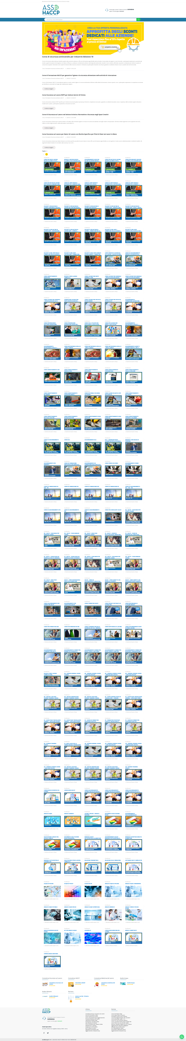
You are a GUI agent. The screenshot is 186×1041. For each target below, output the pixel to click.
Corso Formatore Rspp (116, 1013)
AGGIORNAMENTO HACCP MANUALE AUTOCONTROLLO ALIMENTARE (112, 837)
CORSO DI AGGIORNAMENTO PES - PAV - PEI (132, 487)
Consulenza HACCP (80, 982)
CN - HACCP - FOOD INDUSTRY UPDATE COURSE (92, 557)
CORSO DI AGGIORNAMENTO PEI (52, 510)
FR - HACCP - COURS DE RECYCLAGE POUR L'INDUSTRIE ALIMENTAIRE (113, 534)
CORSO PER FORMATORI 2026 (51, 626)
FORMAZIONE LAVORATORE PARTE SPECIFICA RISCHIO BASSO (71, 300)
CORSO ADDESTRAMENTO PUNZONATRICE (111, 370)
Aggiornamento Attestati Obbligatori (119, 1025)
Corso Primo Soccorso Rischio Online (120, 1023)
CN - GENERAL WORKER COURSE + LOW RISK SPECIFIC (113, 744)
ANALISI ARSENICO (110, 907)
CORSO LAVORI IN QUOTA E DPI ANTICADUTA (113, 393)
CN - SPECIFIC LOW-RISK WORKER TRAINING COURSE (71, 767)
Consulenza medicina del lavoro (108, 983)
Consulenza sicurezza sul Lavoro (56, 983)
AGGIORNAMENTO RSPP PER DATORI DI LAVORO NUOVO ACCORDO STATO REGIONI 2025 (93, 160)
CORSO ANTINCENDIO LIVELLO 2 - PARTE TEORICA (93, 347)
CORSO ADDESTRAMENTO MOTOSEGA (131, 393)
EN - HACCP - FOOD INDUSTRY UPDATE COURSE (133, 510)
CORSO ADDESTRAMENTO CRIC (52, 369)
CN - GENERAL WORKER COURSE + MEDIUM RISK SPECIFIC (133, 744)
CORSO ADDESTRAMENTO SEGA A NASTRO (113, 417)
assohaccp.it (45, 1039)
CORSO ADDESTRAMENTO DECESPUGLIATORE (70, 417)
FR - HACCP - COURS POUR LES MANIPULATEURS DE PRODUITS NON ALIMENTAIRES (72, 557)
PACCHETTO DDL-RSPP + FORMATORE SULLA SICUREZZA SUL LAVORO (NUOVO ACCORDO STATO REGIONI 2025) (113, 230)
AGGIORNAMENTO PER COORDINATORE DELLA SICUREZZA (50, 650)
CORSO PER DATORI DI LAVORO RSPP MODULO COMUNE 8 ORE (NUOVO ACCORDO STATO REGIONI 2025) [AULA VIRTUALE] (52, 183)
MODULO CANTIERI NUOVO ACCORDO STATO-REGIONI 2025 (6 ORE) (72, 160)
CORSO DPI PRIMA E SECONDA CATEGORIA (92, 393)
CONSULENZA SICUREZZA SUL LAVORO (51, 791)
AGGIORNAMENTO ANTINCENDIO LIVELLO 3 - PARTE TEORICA (132, 323)
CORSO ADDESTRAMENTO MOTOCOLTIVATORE (50, 417)
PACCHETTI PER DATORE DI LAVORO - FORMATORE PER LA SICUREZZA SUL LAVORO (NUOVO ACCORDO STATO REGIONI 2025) (92, 230)
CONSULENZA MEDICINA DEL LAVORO (112, 931)
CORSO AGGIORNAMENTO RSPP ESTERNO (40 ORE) (133, 627)
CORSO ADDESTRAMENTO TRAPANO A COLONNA (131, 417)
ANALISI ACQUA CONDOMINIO (133, 883)
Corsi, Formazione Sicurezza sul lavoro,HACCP (53, 68)
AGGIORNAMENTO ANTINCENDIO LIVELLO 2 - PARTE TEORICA (50, 347)
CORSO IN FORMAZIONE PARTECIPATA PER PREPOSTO (71, 464)
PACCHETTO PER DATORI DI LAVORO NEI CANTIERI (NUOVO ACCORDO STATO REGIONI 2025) (72, 207)
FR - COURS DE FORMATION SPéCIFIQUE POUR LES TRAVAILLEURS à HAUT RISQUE (133, 720)
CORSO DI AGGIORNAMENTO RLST (51, 440)
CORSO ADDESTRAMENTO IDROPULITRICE (70, 370)
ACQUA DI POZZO (68, 883)
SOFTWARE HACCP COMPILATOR (133, 860)
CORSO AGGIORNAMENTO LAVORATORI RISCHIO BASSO (92, 791)
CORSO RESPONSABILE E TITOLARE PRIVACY (131, 604)
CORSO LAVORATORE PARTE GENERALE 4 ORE (92, 277)
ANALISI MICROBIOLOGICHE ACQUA (51, 931)
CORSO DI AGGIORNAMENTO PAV (92, 510)
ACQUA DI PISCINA (48, 883)
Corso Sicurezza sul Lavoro (91, 1016)
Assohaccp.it (46, 157)
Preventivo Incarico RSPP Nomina (119, 1016)
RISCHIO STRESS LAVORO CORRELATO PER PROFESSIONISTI (50, 674)
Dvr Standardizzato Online (117, 1028)
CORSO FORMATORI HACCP (91, 603)
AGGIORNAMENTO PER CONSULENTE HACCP (70, 604)
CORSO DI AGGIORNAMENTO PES (71, 510)
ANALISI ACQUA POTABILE (50, 907)
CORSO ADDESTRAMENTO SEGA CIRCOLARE (93, 417)
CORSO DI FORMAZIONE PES (71, 486)
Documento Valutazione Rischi (118, 1029)
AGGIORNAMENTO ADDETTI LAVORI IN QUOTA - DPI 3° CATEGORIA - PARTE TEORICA (132, 347)
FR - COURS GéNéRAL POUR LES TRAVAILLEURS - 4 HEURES (113, 697)
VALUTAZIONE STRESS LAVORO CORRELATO (72, 861)
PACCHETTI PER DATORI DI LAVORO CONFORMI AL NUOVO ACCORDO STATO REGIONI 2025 (52, 207)
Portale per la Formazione (91, 1027)
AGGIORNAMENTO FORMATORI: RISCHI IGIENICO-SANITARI (113, 650)
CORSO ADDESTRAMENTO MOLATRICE (91, 370)
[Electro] (51, 10)
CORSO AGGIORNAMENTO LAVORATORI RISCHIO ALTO (132, 791)
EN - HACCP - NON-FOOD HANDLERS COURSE (91, 534)
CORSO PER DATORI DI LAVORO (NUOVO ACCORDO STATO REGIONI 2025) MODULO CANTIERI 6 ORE (113, 160)
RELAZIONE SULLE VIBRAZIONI (113, 860)
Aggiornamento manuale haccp (92, 1030)
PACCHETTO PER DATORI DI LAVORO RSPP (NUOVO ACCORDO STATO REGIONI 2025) (93, 207)
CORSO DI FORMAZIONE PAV (92, 486)
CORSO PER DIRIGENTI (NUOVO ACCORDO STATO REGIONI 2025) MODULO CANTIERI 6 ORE (133, 160)
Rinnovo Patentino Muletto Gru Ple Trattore (121, 1024)
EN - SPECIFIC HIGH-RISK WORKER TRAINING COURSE (92, 697)
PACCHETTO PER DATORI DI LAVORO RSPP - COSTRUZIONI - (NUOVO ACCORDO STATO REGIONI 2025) (52, 230)
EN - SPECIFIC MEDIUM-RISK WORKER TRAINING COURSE (71, 697)
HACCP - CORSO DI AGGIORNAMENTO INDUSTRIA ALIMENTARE (92, 580)
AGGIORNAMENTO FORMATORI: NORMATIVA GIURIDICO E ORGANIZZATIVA (72, 650)
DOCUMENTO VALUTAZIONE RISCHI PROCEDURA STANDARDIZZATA (71, 837)
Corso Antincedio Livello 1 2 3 (118, 1019)
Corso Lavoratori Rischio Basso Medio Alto (121, 1021)
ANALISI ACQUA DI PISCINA (112, 883)
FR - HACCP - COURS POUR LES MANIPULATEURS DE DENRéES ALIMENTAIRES (51, 557)
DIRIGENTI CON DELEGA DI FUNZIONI (132, 440)
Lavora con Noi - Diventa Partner (82, 997)
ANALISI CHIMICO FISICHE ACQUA (132, 907)
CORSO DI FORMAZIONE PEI (112, 486)
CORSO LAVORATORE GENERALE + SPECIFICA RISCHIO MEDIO (133, 277)
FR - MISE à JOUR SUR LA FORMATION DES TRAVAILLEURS (72, 744)
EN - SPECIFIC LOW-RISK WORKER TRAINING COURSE (51, 697)
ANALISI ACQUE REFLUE (70, 907)
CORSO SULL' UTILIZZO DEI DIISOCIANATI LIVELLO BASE (92, 323)
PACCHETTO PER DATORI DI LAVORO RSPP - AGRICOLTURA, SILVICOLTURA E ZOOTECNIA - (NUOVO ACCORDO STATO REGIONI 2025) (113, 207)
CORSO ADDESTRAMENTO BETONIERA (50, 393)
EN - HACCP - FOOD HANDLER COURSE (71, 534)
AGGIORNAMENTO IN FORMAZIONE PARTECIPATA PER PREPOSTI (93, 464)
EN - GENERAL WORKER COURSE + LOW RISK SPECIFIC (93, 674)
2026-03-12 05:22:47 (71, 68)
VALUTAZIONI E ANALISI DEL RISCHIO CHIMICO (51, 837)
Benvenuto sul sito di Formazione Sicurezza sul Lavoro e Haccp (55, 1)
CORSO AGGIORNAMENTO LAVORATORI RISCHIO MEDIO (112, 791)
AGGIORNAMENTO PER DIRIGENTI (50, 464)
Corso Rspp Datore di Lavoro (118, 1015)
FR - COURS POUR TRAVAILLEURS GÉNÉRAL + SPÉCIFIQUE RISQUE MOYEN (52, 720)
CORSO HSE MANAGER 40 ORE (71, 626)
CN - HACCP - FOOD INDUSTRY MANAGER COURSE (112, 557)
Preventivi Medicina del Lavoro (92, 1019)
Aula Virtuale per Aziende (91, 1023)
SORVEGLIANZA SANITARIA (51, 953)
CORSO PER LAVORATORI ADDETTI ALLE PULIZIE (111, 323)
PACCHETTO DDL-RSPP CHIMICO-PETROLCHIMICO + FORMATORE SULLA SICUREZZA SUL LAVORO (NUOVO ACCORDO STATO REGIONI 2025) (93, 253)
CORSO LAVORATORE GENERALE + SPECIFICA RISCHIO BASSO (113, 277)
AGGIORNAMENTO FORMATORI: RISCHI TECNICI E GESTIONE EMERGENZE (93, 650)
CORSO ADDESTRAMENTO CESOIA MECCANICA (70, 393)
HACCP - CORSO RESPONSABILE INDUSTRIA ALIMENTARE (72, 580)
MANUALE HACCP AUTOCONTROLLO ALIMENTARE (93, 837)
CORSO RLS (67, 439)
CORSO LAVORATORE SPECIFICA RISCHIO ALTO (113, 300)
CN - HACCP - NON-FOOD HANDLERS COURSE (50, 580)
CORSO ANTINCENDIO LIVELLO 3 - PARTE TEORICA (72, 347)
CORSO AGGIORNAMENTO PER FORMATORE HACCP (51, 604)
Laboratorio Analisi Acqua (91, 1020)
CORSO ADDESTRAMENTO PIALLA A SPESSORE (131, 370)
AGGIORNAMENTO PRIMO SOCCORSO (132, 464)
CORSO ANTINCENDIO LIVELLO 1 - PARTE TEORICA (113, 347)
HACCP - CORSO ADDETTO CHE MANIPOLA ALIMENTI (112, 580)
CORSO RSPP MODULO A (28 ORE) (113, 626)
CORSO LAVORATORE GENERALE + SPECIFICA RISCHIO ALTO (52, 300)
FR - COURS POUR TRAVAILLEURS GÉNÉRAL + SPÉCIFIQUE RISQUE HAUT (72, 720)
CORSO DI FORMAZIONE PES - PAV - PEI (51, 487)
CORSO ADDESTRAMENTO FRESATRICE (50, 277)
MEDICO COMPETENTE (131, 930)
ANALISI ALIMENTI (69, 813)
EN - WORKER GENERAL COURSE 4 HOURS (72, 674)
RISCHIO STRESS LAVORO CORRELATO (70, 277)
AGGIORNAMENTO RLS (90, 439)
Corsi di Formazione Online (91, 1015)
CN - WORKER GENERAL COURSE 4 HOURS (93, 744)
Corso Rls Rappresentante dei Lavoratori (120, 1017)
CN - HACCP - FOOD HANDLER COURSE (132, 557)
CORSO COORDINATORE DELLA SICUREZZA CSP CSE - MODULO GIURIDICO (92, 627)
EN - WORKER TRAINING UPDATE (50, 744)
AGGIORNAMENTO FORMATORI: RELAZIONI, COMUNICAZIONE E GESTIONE (133, 650)
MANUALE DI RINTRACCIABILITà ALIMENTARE (133, 837)
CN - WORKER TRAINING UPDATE (131, 767)
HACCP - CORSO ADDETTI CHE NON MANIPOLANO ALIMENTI (133, 580)
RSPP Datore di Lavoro (90, 1028)
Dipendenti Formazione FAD (92, 1029)
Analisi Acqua (131, 982)
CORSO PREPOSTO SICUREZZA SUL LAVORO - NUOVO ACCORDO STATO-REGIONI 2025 (113, 253)
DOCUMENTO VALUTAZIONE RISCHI (112, 814)
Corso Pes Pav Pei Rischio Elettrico (119, 1020)
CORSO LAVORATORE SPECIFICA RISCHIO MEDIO (93, 300)
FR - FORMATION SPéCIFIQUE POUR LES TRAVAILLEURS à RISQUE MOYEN (112, 720)
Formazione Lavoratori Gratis (92, 1021)
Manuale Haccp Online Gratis (118, 1027)
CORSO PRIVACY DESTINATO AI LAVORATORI (113, 604)
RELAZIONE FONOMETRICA (91, 860)
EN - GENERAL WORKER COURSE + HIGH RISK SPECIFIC (133, 674)
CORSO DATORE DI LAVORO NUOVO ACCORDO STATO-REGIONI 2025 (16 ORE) (51, 160)
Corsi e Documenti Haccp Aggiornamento (95, 1017)
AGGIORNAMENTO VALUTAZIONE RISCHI (130, 814)
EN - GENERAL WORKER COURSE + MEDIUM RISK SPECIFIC (113, 674)
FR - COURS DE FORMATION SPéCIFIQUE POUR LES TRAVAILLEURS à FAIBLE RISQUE (93, 720)
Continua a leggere (49, 88)
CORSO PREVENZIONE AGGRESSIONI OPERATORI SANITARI (71, 323)
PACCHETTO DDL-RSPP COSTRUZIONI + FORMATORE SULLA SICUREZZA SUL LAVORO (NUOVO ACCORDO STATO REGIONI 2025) (72, 253)
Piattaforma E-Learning (90, 1025)
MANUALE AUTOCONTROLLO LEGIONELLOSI (51, 861)
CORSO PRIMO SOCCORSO (111, 463)
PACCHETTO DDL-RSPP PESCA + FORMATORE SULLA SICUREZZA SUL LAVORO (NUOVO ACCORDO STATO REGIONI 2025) (52, 253)
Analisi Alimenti (53, 996)
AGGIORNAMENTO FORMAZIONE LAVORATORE (132, 300)
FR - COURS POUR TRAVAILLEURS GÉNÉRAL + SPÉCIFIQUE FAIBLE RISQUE (133, 697)
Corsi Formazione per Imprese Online (94, 1024)
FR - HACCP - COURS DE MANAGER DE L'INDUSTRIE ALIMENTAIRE (132, 534)
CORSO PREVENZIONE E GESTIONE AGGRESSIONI (50, 323)
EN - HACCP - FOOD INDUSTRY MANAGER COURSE (51, 534)
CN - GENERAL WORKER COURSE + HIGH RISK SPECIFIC (52, 767)
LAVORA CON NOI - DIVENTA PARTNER (92, 814)
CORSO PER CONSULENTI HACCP (113, 510)
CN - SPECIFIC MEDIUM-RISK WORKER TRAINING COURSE (92, 767)
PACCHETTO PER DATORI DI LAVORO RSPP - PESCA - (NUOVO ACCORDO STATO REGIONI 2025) (133, 207)
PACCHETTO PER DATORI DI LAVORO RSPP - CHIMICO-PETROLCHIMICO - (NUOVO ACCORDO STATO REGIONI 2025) (72, 230)
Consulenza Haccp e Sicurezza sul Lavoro (94, 1013)
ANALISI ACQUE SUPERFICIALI (92, 907)
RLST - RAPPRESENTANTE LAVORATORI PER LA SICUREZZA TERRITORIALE (113, 440)
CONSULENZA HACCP (69, 790)
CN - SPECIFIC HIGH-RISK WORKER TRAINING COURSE (112, 767)
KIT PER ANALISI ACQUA (70, 930)
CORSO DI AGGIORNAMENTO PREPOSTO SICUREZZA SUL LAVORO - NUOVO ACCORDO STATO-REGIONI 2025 (132, 253)
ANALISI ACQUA (48, 813)
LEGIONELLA (88, 930)
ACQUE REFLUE (88, 883)
